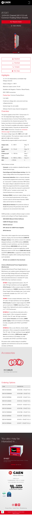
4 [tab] (22, 465)
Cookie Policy (16, 508)
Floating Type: (6, 95)
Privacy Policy (8, 508)
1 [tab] (13, 465)
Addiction (17, 513)
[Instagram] (13, 505)
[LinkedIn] (16, 505)
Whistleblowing (23, 508)
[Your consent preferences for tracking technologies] (2, 512)
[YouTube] (19, 505)
